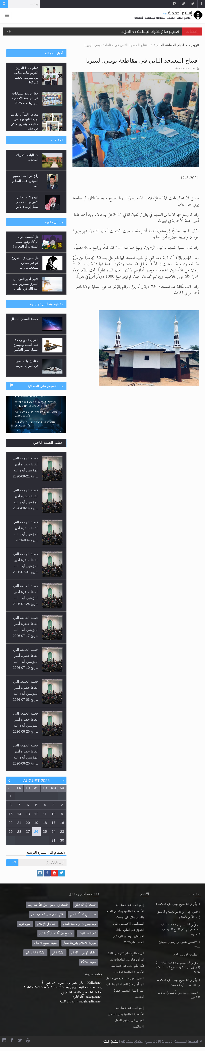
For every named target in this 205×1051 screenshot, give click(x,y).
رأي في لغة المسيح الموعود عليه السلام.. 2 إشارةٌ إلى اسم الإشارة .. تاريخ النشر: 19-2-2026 (178, 971)
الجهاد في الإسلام (46, 928)
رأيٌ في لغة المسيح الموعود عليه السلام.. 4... (24, 182)
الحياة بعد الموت (87, 937)
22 (11, 827)
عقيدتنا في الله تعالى (85, 909)
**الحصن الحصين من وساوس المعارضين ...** (179, 948)
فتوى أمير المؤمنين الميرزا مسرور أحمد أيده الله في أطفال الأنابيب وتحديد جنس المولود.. (25, 290)
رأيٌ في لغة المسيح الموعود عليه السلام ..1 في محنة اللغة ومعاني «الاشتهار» (177, 986)
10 (53, 818)
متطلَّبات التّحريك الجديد (185, 958)
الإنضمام (12, 866)
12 (36, 818)
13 (28, 818)
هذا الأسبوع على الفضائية (45, 390)
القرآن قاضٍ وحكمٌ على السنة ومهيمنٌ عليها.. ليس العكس (26, 347)
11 (45, 818)
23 (62, 835)
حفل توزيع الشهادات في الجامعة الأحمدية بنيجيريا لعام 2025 (25, 92)
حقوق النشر (110, 1045)
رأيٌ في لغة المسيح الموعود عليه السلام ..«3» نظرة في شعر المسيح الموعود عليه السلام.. (180, 933)
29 (11, 835)
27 (28, 835)
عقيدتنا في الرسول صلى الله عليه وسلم (48, 909)
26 (36, 835)
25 (45, 835)
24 (53, 835)
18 (45, 827)
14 (19, 818)
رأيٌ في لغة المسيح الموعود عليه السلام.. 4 (176, 908)
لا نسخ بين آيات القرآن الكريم (55, 937)
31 (53, 844)
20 (28, 827)
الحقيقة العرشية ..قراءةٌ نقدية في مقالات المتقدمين (179, 999)
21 (19, 827)
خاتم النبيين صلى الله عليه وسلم (47, 918)
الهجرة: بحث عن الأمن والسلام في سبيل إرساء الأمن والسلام (178, 918)
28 (19, 835)
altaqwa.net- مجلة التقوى (86, 1001)
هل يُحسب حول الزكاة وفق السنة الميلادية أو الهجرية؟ (25, 243)
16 (62, 827)
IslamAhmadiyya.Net (185, 69)
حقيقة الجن (58, 956)
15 (11, 818)
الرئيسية (194, 45)
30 (62, 844)
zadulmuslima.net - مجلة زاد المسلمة (80, 1005)
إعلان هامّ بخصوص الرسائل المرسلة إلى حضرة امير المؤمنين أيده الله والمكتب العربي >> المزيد (102, 31)
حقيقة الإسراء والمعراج (83, 956)
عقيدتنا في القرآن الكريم (83, 918)
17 (53, 827)
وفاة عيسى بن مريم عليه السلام (79, 928)
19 (36, 827)
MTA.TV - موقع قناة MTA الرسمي (81, 996)
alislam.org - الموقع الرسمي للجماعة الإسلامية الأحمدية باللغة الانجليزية (62, 991)
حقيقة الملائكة (88, 966)
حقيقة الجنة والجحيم (35, 956)
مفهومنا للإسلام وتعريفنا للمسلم (79, 947)
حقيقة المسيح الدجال (24, 321)
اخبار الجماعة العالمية (169, 45)
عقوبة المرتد (25, 928)
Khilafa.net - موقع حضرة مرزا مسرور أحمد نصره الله (71, 986)
